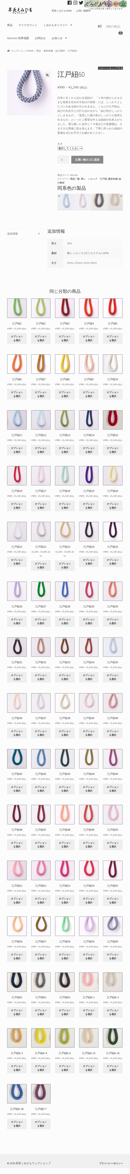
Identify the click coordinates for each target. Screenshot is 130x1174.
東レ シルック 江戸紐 (94, 178)
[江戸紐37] (82, 202)
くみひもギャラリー (55, 25)
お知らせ (57, 38)
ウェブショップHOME (22, 50)
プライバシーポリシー (111, 1163)
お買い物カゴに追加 (87, 159)
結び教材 (60, 50)
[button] (47, 75)
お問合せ (40, 38)
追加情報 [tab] (12, 233)
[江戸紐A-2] (116, 202)
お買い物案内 (83, 10)
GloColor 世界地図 (18, 38)
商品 (10, 25)
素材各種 (48, 50)
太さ (60, 143)
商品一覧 (75, 178)
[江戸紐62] (99, 202)
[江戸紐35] (65, 202)
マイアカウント (27, 25)
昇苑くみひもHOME (62, 10)
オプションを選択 (17, 338)
